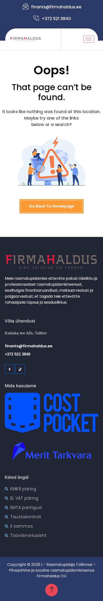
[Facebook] (9, 369)
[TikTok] (20, 369)
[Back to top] (51, 590)
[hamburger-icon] (88, 39)
